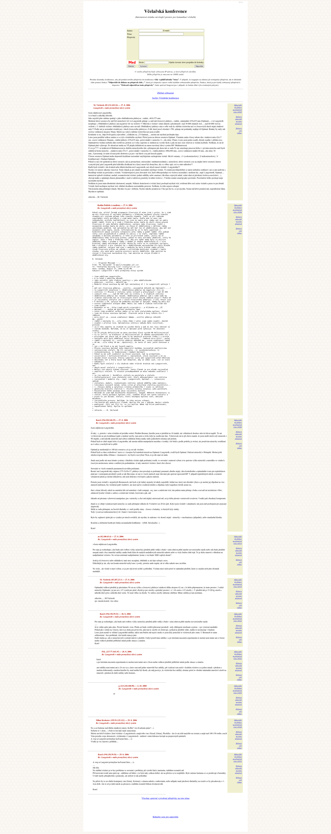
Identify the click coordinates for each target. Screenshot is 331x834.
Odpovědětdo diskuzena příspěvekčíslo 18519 (237, 583)
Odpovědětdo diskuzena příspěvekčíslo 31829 (237, 689)
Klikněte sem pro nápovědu (165, 816)
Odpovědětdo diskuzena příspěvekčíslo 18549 (237, 723)
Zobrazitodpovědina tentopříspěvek (238, 120)
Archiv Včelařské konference (165, 97)
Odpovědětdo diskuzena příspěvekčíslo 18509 (237, 423)
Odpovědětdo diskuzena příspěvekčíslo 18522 (237, 617)
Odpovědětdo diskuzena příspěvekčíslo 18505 (237, 108)
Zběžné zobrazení (165, 92)
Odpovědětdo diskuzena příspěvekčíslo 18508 (237, 208)
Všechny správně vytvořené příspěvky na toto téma (165, 798)
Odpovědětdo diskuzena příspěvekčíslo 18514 (237, 540)
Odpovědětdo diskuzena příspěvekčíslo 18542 (237, 655)
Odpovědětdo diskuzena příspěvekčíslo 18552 (237, 757)
